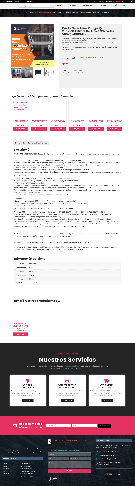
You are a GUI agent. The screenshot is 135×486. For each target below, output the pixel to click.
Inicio (28, 12)
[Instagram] (129, 1)
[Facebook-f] (50, 479)
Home (5, 464)
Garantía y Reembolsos (27, 471)
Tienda (59, 5)
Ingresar (122, 6)
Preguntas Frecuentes (26, 473)
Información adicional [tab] (37, 143)
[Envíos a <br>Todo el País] (27, 381)
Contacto (104, 5)
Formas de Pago (25, 466)
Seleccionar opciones (20, 129)
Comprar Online (25, 464)
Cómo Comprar (88, 5)
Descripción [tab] (20, 143)
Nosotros (72, 5)
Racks (39, 12)
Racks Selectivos (47, 12)
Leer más (20, 334)
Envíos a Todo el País (27, 386)
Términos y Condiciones (27, 476)
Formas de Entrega (26, 468)
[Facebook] (132, 1)
